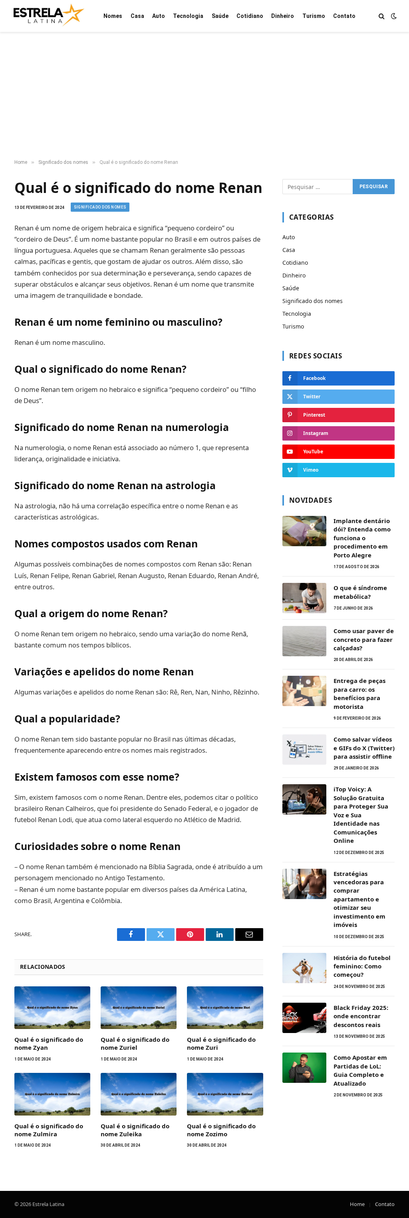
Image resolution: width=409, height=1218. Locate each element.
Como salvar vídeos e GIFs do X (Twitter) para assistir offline (364, 747)
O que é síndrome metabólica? (360, 592)
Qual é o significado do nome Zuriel (135, 1043)
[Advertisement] (204, 96)
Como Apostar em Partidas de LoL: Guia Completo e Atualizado (360, 1070)
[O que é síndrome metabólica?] (304, 598)
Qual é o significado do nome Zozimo (221, 1130)
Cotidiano (249, 16)
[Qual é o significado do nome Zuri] (225, 1007)
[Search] (381, 16)
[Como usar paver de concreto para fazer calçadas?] (304, 641)
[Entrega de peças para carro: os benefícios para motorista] (304, 691)
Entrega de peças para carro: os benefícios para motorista (359, 693)
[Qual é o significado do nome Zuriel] (139, 1007)
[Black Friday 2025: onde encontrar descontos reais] (304, 1018)
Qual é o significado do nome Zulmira (48, 1130)
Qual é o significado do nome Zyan (48, 1043)
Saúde (220, 16)
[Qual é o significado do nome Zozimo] (225, 1094)
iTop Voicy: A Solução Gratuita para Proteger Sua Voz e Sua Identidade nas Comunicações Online (361, 814)
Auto (158, 16)
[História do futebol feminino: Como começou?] (304, 968)
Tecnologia (188, 16)
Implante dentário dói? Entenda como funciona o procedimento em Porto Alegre (362, 538)
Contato (344, 16)
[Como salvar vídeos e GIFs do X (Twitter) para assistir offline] (304, 749)
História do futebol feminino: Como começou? (362, 966)
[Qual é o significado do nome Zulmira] (52, 1094)
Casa (137, 16)
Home (357, 1204)
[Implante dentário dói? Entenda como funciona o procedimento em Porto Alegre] (304, 531)
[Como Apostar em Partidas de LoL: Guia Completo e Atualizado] (304, 1068)
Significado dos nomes (100, 207)
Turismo (313, 16)
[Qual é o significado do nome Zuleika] (139, 1094)
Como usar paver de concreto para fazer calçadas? (364, 639)
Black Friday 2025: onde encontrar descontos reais (361, 1016)
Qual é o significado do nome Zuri (221, 1043)
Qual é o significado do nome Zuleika (135, 1130)
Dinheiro (282, 16)
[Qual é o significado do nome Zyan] (52, 1007)
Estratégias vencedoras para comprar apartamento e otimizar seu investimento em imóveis (359, 899)
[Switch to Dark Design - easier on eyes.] (393, 16)
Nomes (112, 16)
